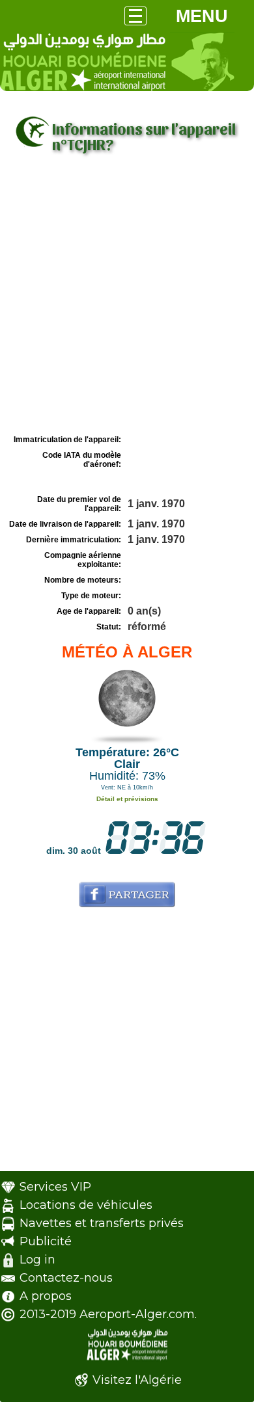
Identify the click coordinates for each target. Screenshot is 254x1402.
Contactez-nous (66, 1278)
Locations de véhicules (86, 1205)
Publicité (46, 1241)
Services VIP (55, 1187)
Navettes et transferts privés (102, 1223)
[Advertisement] (127, 298)
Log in (37, 1259)
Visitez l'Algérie (137, 1380)
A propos (46, 1296)
